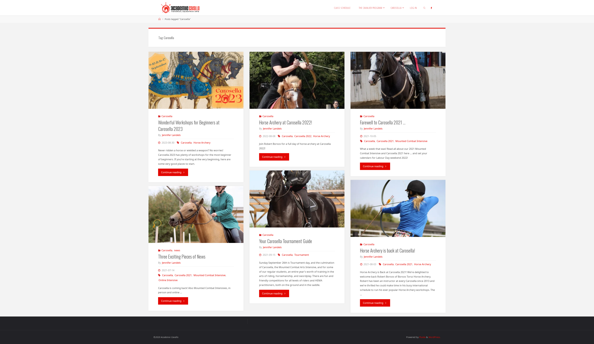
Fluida (422, 337)
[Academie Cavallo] (180, 7)
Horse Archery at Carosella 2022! (285, 122)
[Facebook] (431, 8)
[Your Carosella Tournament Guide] (297, 198)
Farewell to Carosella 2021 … (382, 122)
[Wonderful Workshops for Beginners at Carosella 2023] (195, 80)
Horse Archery (202, 142)
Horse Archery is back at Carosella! (387, 250)
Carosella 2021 (385, 141)
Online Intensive (168, 280)
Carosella (166, 116)
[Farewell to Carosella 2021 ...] (398, 80)
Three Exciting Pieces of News (181, 256)
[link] (424, 7)
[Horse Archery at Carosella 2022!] (297, 80)
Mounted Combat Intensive (411, 141)
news (177, 250)
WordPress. (434, 337)
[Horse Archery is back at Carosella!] (398, 208)
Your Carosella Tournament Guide (285, 241)
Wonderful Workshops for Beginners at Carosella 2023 (189, 125)
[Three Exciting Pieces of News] (195, 214)
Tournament (301, 255)
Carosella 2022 (302, 136)
